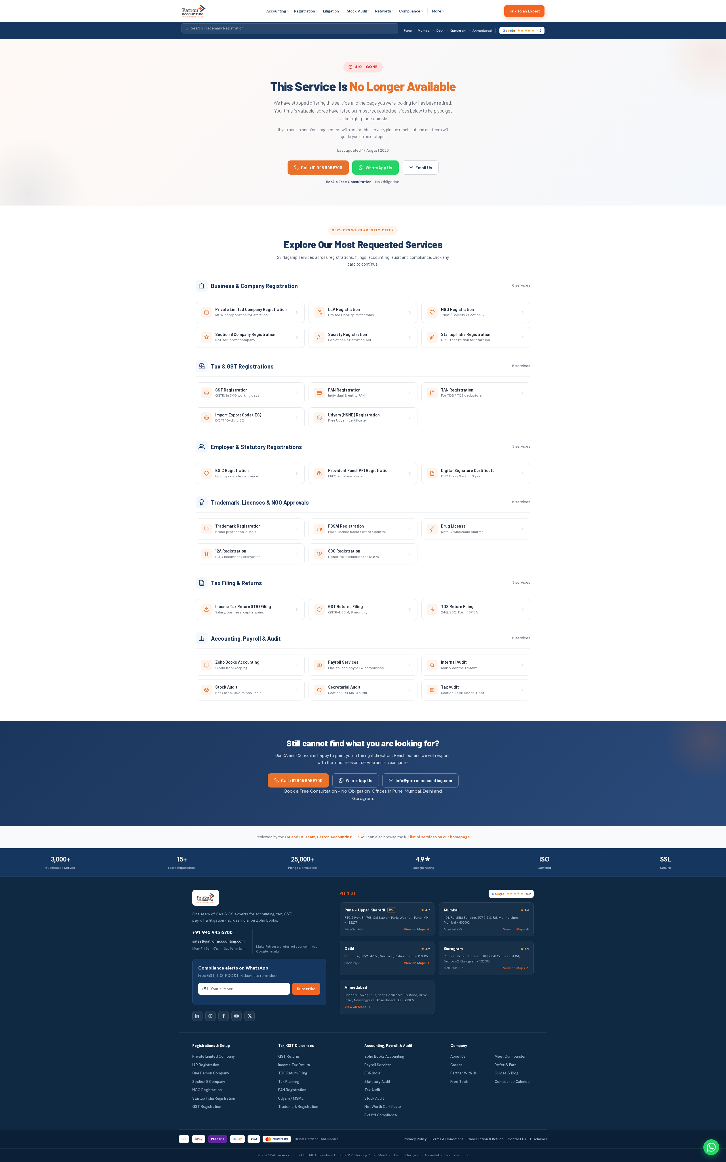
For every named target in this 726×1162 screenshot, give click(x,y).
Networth (383, 11)
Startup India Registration (213, 1098)
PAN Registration (292, 1089)
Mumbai (424, 30)
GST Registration (206, 1106)
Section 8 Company (208, 1081)
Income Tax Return (294, 1064)
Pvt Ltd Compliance (380, 1115)
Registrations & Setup (211, 1045)
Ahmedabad (482, 30)
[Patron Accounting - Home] (194, 11)
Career (456, 1064)
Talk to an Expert (524, 11)
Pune (408, 30)
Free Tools (459, 1081)
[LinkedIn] (197, 1016)
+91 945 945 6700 (212, 932)
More (436, 11)
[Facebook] (223, 1016)
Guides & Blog (506, 1073)
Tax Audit (372, 1089)
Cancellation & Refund (485, 1138)
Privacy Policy (415, 1138)
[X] (249, 1016)
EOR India (372, 1073)
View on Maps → (417, 929)
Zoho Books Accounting (384, 1056)
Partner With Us (463, 1073)
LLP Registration (205, 1064)
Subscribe (306, 988)
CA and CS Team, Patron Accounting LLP (322, 837)
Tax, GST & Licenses (296, 1045)
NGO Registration (207, 1089)
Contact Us (517, 1138)
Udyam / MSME (290, 1098)
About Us (457, 1056)
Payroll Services (378, 1064)
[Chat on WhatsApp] (711, 1147)
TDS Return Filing (292, 1073)
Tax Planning (288, 1081)
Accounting (276, 11)
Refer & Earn (505, 1064)
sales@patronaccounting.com (218, 941)
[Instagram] (210, 1016)
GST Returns (289, 1056)
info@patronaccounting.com (424, 780)
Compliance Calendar (513, 1081)
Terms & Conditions (447, 1138)
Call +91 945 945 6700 (321, 167)
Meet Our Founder (510, 1056)
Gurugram (458, 30)
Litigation (331, 11)
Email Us (423, 167)
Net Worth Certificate (382, 1106)
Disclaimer (538, 1138)
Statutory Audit (377, 1081)
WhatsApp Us (379, 167)
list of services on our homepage (440, 837)
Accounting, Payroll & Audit (388, 1045)
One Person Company (210, 1073)
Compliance (409, 11)
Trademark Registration (298, 1106)
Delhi (440, 30)
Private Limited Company (213, 1056)
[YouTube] (236, 1016)
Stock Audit (357, 11)
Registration (304, 11)
